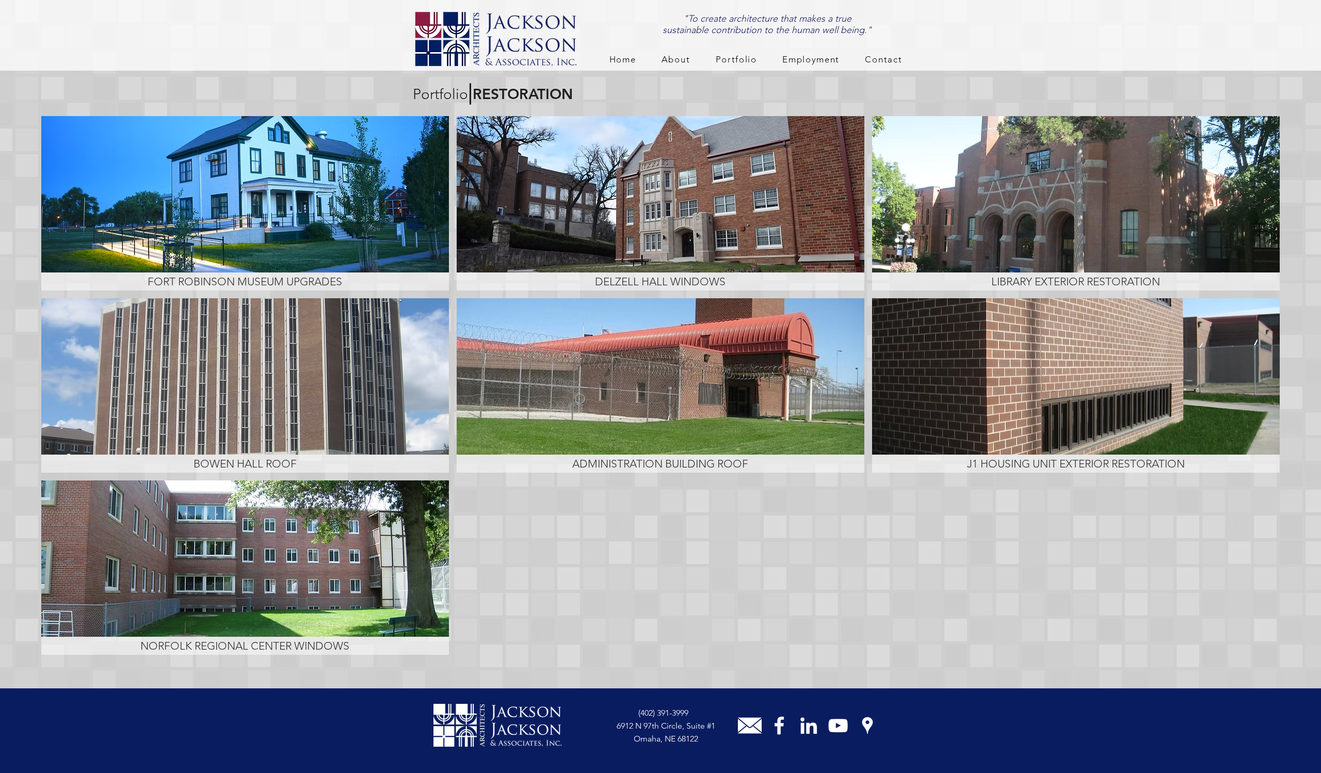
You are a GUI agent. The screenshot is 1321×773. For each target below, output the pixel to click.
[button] (676, 60)
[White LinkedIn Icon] (808, 725)
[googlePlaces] (867, 725)
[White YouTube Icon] (838, 725)
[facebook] (779, 725)
